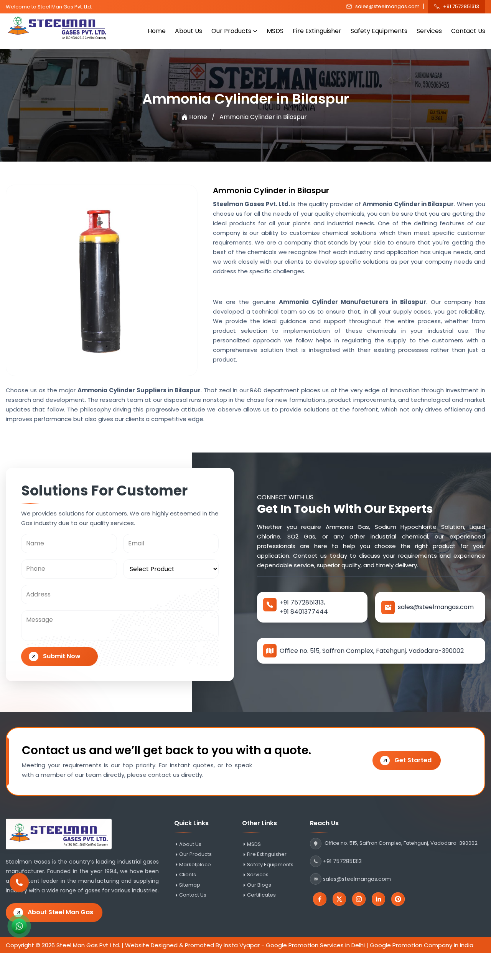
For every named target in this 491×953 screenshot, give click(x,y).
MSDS (275, 30)
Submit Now (62, 656)
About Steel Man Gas (60, 912)
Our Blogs (259, 885)
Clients (187, 874)
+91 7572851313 (461, 6)
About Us (188, 30)
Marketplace (195, 864)
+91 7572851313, (302, 602)
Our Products (231, 30)
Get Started (413, 760)
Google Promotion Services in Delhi (315, 945)
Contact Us (468, 30)
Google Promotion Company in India (421, 945)
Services (429, 30)
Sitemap (189, 885)
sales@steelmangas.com (387, 6)
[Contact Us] (19, 885)
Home (157, 30)
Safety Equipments (379, 30)
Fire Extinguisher (317, 30)
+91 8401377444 (304, 611)
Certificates (261, 895)
